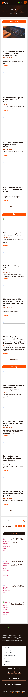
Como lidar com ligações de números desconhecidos (13, 233)
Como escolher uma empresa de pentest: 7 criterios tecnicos (13, 144)
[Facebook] (16, 526)
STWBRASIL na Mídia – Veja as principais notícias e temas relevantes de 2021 (17, 603)
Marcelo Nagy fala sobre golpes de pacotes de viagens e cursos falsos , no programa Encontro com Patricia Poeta (14, 339)
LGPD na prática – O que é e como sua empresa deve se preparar (17, 586)
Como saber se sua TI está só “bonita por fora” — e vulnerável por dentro (13, 53)
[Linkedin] (21, 526)
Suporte (6, 658)
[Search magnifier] (23, 521)
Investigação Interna (9, 653)
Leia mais (5, 65)
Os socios (6, 647)
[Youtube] (24, 526)
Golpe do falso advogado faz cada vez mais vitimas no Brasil (13, 267)
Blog (5, 664)
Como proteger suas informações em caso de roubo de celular (12, 458)
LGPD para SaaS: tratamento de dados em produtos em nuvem (13, 189)
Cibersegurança (7, 650)
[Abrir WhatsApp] (24, 693)
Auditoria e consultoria (9, 655)
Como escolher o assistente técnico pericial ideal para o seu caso (13, 423)
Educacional (7, 661)
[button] (14, 206)
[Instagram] (19, 526)
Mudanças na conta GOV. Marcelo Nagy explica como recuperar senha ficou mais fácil (13, 302)
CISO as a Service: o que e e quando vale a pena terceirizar (13, 99)
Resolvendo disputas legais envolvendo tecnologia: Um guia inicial (13, 493)
